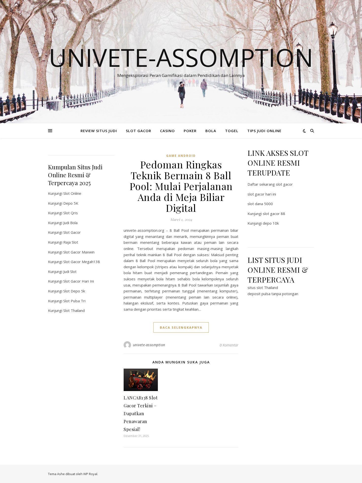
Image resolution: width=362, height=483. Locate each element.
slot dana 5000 (260, 203)
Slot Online (72, 193)
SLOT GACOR (138, 130)
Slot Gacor (72, 232)
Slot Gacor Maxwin (79, 252)
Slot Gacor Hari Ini (78, 281)
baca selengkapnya (181, 327)
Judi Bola (70, 222)
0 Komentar (229, 344)
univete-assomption (149, 344)
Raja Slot (70, 242)
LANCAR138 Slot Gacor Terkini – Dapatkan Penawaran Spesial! (141, 413)
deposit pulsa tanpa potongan (272, 293)
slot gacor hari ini (261, 194)
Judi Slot (70, 271)
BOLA (210, 130)
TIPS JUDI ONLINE (264, 130)
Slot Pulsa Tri (74, 300)
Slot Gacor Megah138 (81, 261)
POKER (190, 130)
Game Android (181, 156)
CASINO (167, 130)
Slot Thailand (74, 310)
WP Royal (90, 474)
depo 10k (271, 223)
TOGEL (231, 130)
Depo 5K (70, 203)
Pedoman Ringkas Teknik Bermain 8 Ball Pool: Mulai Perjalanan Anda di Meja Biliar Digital (181, 186)
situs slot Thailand (262, 287)
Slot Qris (70, 212)
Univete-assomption (181, 57)
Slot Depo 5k (74, 290)
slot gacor (284, 184)
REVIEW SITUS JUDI (99, 130)
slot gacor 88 (274, 213)
